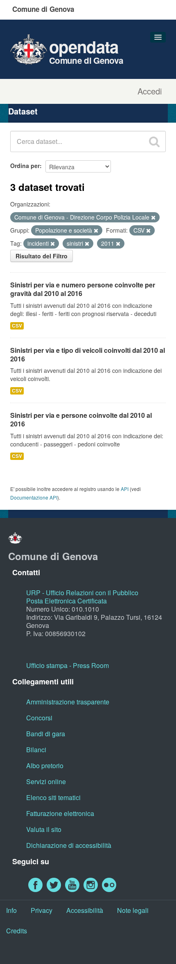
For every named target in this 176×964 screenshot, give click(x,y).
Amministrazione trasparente (67, 701)
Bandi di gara (45, 733)
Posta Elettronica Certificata (66, 600)
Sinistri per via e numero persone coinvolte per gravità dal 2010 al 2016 (82, 289)
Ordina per (25, 165)
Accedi (150, 91)
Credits (16, 930)
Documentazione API (33, 497)
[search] (154, 141)
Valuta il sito (43, 829)
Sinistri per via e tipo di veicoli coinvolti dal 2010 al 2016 (87, 354)
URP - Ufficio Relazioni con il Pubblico (82, 592)
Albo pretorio (44, 765)
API (125, 488)
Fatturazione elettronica (60, 813)
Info (11, 910)
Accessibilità (84, 910)
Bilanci (36, 749)
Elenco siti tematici (53, 797)
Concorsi (39, 717)
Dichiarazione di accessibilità (68, 845)
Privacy (41, 910)
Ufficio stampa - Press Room (67, 665)
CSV (17, 325)
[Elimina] (153, 217)
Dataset (23, 111)
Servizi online (46, 781)
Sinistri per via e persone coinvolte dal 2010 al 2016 (81, 419)
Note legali (133, 910)
